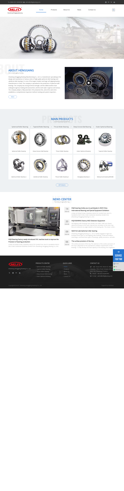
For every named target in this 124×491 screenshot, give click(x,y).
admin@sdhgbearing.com (32, 2)
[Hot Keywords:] (113, 10)
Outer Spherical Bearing (104, 127)
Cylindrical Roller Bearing (40, 177)
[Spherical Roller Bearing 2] (19, 165)
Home (65, 266)
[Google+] (109, 2)
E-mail (117, 263)
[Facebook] (114, 2)
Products (66, 269)
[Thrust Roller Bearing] (62, 139)
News (65, 274)
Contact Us (67, 276)
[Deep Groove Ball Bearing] (40, 139)
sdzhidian (111, 285)
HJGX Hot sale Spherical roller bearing (84, 231)
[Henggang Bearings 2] (83, 165)
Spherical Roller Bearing (20, 127)
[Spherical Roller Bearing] (19, 139)
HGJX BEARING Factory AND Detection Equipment (88, 221)
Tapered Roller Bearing (41, 127)
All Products (62, 185)
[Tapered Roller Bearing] (105, 139)
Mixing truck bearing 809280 (105, 177)
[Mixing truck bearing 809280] (105, 165)
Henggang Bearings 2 (83, 177)
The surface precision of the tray (82, 241)
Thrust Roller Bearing (61, 127)
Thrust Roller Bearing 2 (62, 177)
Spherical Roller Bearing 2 (18, 177)
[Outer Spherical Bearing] (83, 139)
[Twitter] (111, 2)
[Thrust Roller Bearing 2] (62, 165)
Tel (116, 266)
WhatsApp (118, 269)
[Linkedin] (106, 2)
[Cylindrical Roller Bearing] (40, 165)
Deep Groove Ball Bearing (82, 127)
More (12, 97)
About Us (66, 271)
